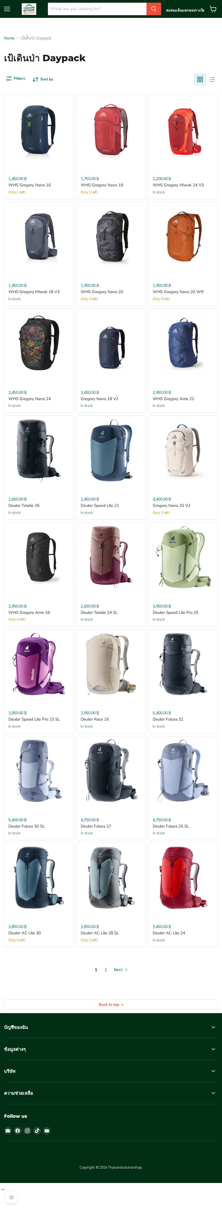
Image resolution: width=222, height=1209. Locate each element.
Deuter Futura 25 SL (171, 826)
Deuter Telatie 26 (24, 505)
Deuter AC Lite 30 (24, 933)
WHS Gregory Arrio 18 (29, 612)
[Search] (153, 9)
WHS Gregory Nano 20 (102, 291)
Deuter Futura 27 (96, 826)
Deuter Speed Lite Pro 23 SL (34, 719)
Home (9, 37)
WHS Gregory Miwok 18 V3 (34, 291)
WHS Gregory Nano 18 (102, 185)
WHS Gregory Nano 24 (29, 398)
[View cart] (213, 9)
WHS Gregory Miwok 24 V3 (178, 185)
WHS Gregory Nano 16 (29, 185)
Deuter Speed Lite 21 (100, 505)
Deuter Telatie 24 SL (99, 612)
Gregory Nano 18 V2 (99, 398)
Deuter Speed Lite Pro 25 (175, 612)
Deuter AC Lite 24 (169, 933)
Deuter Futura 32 (168, 719)
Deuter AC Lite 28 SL (100, 933)
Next (119, 969)
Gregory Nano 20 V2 (171, 505)
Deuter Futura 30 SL (26, 826)
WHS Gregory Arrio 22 (173, 398)
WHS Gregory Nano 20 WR (178, 291)
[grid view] (200, 79)
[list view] (212, 79)
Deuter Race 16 (95, 719)
